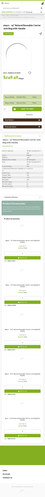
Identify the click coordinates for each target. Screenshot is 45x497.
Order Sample (8, 34)
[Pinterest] (25, 462)
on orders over (17, 12)
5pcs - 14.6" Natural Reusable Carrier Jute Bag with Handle (22, 419)
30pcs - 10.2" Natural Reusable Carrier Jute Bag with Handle (22, 330)
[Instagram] (22, 462)
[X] (18, 462)
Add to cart (23, 258)
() (42, 12)
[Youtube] (29, 462)
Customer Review (11, 197)
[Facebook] (15, 462)
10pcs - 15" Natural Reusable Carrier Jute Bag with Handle (22, 285)
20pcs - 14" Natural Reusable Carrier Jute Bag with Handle (22, 241)
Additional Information (12, 136)
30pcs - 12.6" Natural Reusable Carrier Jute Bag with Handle (22, 374)
